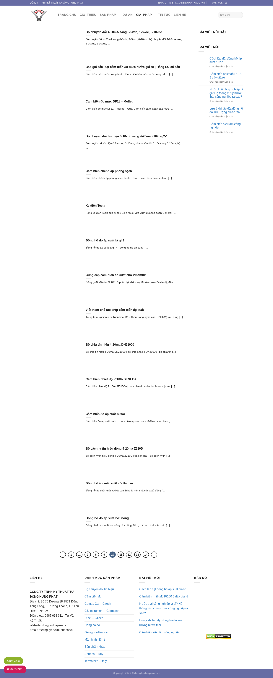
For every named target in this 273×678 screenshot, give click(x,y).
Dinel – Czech (93, 618)
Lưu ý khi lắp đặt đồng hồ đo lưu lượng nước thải (226, 110)
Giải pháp (144, 14)
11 (120, 554)
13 (137, 554)
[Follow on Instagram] (234, 2)
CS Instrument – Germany (101, 610)
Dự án (128, 14)
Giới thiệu (88, 14)
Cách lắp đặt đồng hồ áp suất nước (225, 60)
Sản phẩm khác (94, 646)
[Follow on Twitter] (238, 2)
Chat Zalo (13, 660)
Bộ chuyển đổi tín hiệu (99, 589)
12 (129, 554)
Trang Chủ (67, 14)
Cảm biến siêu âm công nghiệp (225, 125)
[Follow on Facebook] (231, 2)
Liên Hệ (180, 14)
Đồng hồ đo (92, 625)
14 (145, 554)
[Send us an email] (241, 2)
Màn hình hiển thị (95, 639)
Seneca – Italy (93, 653)
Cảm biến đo (92, 596)
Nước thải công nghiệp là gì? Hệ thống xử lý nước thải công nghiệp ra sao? (226, 93)
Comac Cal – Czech (97, 603)
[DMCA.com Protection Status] (218, 636)
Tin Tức (164, 14)
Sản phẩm (108, 14)
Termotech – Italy (95, 661)
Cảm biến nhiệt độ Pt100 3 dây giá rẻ (225, 75)
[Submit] (239, 15)
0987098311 (15, 669)
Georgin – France (96, 632)
